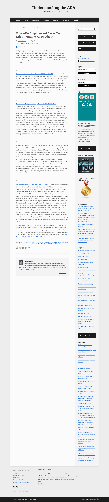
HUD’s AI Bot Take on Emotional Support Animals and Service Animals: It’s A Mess (86, 240)
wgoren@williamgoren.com (22, 482)
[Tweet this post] (23, 248)
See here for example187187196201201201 (41, 134)
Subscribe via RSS (84, 58)
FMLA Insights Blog (82, 259)
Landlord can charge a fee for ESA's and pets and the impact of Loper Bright (86, 408)
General (33, 43)
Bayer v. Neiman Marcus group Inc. (28, 242)
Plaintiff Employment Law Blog (85, 284)
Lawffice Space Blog (83, 267)
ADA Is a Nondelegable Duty (85, 368)
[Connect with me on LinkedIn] (16, 487)
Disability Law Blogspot (83, 256)
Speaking (46, 20)
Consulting (35, 20)
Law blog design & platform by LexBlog (89, 499)
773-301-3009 (20, 480)
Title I (37, 43)
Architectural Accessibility (84, 253)
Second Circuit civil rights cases (85, 292)
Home (18, 20)
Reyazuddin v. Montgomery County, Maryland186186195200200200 (36, 104)
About (26, 20)
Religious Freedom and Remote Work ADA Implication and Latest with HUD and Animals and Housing (86, 415)
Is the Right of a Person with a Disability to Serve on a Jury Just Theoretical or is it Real (86, 208)
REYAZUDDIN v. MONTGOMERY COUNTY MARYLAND (46, 244)
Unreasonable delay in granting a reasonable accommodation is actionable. (86, 441)
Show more (62, 273)
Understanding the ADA (53, 7)
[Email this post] (20, 248)
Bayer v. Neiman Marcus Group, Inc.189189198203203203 (33, 185)
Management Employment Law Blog (87, 270)
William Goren (22, 41)
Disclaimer (65, 20)
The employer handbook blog (85, 305)
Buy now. (88, 141)
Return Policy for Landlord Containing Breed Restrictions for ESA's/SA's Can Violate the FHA (86, 422)
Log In (75, 20)
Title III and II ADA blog (83, 313)
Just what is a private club (84, 403)
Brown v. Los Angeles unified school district (50, 242)
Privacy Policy (17, 491)
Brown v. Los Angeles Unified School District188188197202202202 (35, 145)
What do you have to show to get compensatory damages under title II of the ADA (86, 448)
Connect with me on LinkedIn (87, 61)
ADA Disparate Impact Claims (85, 365)
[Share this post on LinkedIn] (29, 248)
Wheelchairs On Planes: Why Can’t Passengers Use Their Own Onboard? (86, 321)
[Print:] (17, 248)
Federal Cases (26, 43)
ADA (22, 43)
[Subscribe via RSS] (13, 487)
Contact (55, 20)
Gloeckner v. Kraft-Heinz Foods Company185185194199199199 (34, 74)
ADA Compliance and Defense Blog (86, 250)
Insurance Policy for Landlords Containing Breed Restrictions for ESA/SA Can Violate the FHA (86, 398)
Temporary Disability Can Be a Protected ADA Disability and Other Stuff (86, 434)
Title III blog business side (84, 316)
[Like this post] (26, 248)
